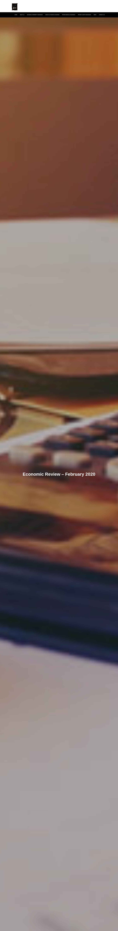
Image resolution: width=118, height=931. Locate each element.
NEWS (95, 14)
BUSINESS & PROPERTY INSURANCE (35, 14)
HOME (16, 14)
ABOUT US (22, 14)
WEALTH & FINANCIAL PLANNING (52, 14)
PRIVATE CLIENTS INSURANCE (84, 14)
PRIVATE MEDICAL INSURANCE (68, 14)
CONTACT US (102, 14)
